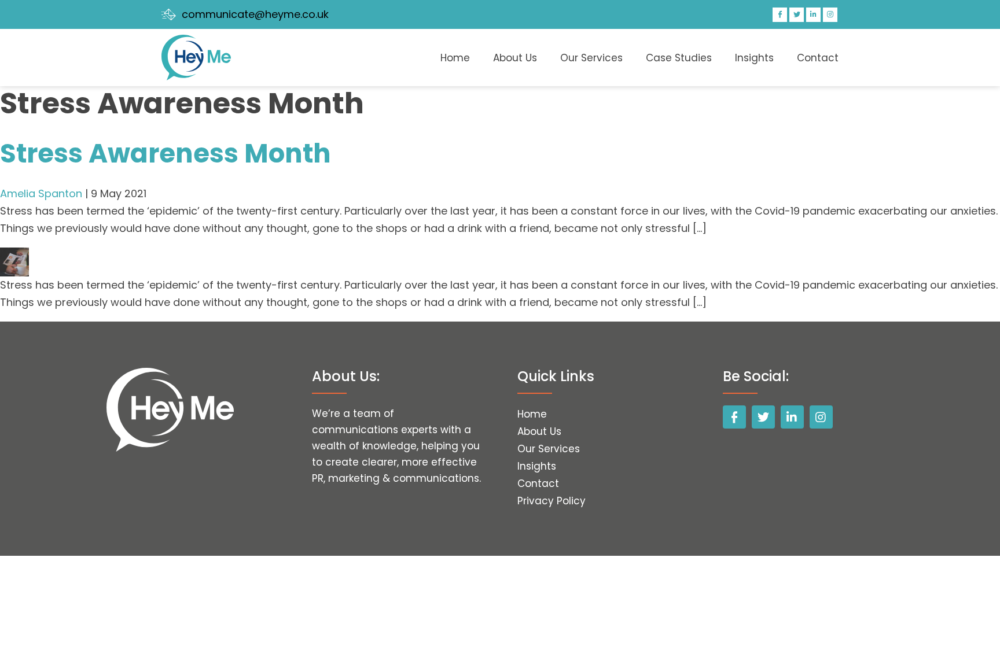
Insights (754, 58)
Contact (818, 58)
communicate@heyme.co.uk (255, 14)
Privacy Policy (551, 501)
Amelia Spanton (41, 193)
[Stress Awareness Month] (14, 256)
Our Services (591, 58)
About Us (515, 58)
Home (455, 58)
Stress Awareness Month (165, 153)
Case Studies (679, 58)
